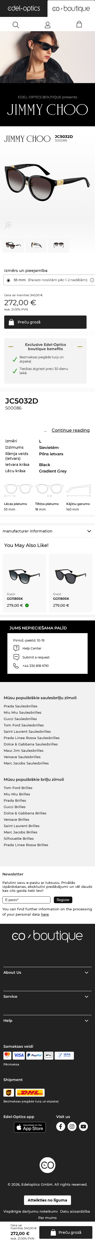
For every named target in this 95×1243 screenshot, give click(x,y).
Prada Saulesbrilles (20, 706)
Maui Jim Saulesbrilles (24, 750)
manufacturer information (28, 531)
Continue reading (71, 430)
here (45, 914)
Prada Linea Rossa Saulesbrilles (32, 738)
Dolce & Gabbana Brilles (25, 813)
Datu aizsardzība (75, 1211)
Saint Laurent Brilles (22, 826)
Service (10, 996)
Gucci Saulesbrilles (20, 719)
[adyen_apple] (49, 1056)
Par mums (47, 1218)
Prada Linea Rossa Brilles (26, 845)
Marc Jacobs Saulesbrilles (26, 763)
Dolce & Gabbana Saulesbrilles (31, 744)
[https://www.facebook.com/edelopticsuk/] (60, 1127)
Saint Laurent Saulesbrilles (27, 731)
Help (7, 1020)
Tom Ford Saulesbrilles (24, 725)
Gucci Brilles (15, 807)
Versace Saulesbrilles (22, 757)
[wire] (64, 1056)
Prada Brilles (15, 800)
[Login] (47, 24)
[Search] (16, 24)
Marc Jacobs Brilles (20, 832)
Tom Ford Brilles (18, 788)
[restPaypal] (34, 1056)
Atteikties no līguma (47, 1200)
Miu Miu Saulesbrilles (22, 712)
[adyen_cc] (7, 1056)
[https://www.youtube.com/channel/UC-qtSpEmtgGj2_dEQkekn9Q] (83, 1127)
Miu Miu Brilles (17, 794)
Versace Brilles (16, 819)
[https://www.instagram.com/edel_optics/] (72, 1127)
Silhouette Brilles (19, 838)
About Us (12, 972)
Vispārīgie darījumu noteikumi (30, 1211)
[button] (24, 8)
